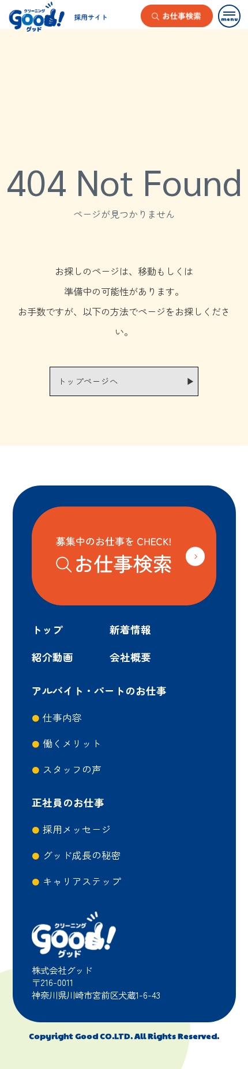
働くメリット (72, 743)
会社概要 (130, 657)
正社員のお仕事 (68, 802)
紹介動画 (52, 657)
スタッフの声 (72, 769)
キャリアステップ (82, 881)
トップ (47, 629)
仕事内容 (62, 717)
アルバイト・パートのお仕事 (99, 690)
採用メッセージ (77, 829)
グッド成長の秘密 (82, 855)
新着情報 (130, 629)
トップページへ (88, 381)
